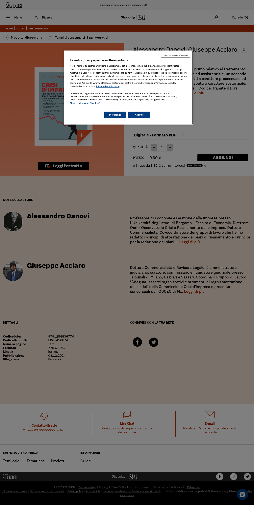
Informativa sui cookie (107, 86)
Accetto (139, 115)
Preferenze (115, 115)
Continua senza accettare (175, 55)
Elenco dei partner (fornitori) (85, 103)
